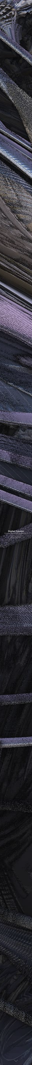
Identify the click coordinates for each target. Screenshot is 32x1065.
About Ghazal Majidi (16, 537)
